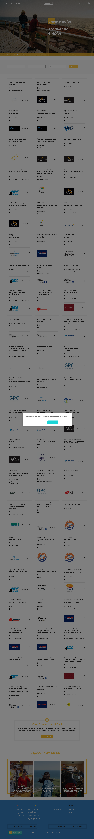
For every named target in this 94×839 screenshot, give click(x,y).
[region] (47, 419)
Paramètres (41, 422)
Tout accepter (52, 422)
